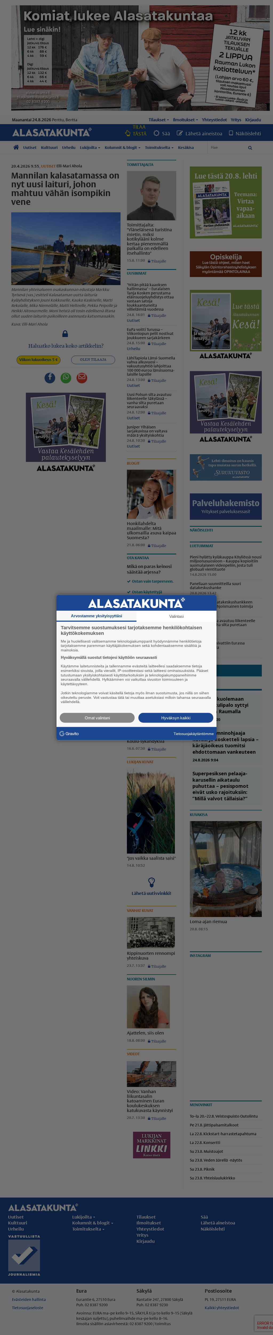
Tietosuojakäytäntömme (194, 733)
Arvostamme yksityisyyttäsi (96, 615)
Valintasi (176, 616)
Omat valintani (97, 718)
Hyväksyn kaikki (175, 718)
